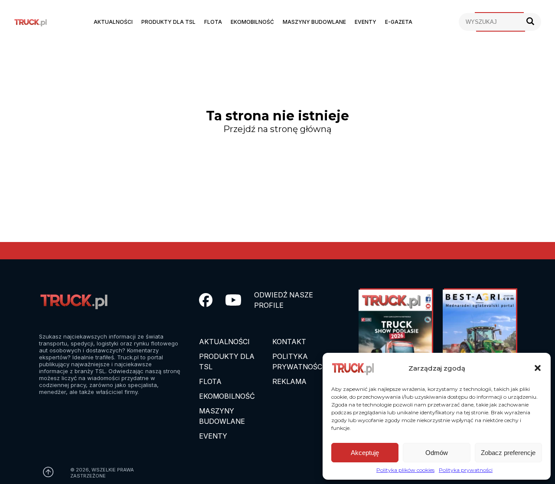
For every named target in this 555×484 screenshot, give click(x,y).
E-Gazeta (398, 22)
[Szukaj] (530, 21)
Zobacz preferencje (508, 452)
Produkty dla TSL (168, 22)
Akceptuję (365, 452)
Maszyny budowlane (314, 22)
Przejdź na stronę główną (277, 129)
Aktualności (113, 22)
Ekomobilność (252, 22)
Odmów (436, 452)
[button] (537, 368)
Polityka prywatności (466, 470)
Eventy (365, 22)
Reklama (289, 381)
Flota (213, 22)
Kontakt (289, 341)
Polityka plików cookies (405, 470)
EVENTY (213, 436)
